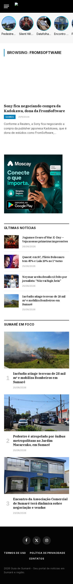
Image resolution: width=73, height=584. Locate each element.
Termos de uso (15, 552)
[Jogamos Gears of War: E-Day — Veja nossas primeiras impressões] (11, 241)
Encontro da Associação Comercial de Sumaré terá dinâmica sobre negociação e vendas (40, 503)
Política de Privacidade (47, 552)
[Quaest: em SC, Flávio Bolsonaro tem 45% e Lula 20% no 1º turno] (11, 261)
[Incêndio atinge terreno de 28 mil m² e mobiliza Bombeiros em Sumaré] (11, 300)
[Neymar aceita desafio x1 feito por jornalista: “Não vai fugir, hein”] (11, 281)
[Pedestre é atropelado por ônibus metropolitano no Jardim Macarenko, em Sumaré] (36, 412)
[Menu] (6, 6)
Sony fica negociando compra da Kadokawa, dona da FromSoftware (34, 108)
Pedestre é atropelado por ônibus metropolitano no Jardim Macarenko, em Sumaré (39, 440)
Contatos (36, 558)
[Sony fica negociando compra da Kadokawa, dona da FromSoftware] (36, 82)
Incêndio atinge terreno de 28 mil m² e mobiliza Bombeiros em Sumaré (43, 300)
